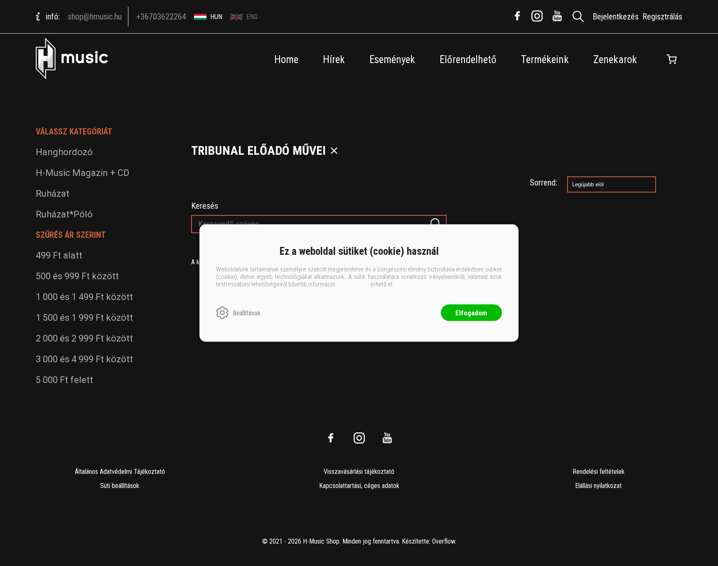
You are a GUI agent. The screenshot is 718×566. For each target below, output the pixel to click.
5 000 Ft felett (64, 380)
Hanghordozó (64, 152)
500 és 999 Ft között (77, 276)
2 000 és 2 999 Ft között (84, 338)
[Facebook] (517, 16)
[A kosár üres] (671, 59)
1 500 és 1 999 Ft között (84, 317)
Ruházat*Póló (64, 214)
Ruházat (52, 193)
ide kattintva (353, 284)
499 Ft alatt (59, 255)
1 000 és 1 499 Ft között (84, 297)
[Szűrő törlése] (334, 150)
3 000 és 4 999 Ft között (84, 359)
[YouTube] (557, 16)
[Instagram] (537, 16)
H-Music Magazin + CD (82, 173)
